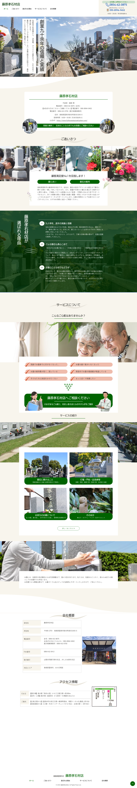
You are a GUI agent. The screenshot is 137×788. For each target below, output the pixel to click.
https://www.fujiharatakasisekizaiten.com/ (72, 120)
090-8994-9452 (86, 108)
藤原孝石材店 (11, 4)
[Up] (132, 783)
